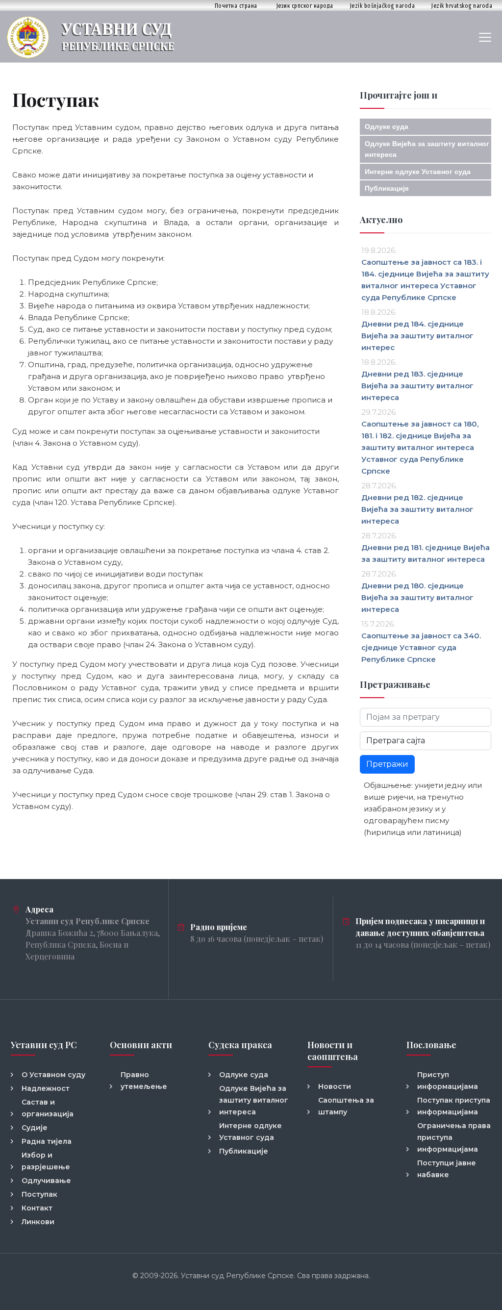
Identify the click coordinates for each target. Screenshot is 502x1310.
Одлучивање (46, 1180)
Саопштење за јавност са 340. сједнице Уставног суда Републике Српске (421, 647)
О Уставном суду (53, 1074)
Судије (35, 1127)
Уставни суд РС (44, 1045)
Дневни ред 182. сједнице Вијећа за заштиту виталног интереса (417, 509)
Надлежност (46, 1088)
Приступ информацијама (447, 1080)
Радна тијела (47, 1141)
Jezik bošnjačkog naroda (382, 5)
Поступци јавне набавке (446, 1169)
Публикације (387, 188)
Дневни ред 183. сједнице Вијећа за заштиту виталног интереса (417, 385)
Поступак (39, 1194)
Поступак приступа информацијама (453, 1106)
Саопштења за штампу (346, 1106)
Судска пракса (240, 1045)
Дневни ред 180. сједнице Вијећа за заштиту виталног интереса (417, 597)
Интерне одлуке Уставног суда (418, 172)
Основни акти (141, 1045)
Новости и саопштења (332, 1050)
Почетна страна (236, 5)
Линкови (38, 1221)
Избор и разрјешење (46, 1161)
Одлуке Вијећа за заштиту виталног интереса (253, 1100)
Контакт (37, 1208)
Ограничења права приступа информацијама (454, 1137)
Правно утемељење (144, 1080)
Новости (334, 1086)
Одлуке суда (386, 126)
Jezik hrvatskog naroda (461, 5)
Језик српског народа (304, 5)
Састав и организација (48, 1108)
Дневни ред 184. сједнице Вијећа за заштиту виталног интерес (417, 335)
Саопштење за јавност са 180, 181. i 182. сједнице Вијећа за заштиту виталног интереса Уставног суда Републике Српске (419, 447)
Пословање (431, 1045)
